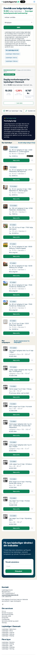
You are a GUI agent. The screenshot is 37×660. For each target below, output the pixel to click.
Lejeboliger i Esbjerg (8, 635)
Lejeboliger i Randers (8, 642)
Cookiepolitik (6, 619)
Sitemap (4, 622)
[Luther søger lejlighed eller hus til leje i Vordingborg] (5, 371)
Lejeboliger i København (12, 54)
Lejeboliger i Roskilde (8, 647)
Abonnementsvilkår (7, 614)
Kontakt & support (7, 613)
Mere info (16, 160)
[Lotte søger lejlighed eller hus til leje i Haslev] (5, 446)
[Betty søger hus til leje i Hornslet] (5, 407)
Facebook (3, 604)
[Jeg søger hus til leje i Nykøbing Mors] (5, 519)
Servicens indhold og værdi (10, 621)
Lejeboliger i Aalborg (8, 634)
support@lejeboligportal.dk (10, 595)
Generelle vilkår (6, 616)
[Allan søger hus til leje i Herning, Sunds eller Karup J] (5, 483)
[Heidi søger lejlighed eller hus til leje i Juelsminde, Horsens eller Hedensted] (5, 426)
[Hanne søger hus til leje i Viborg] (5, 389)
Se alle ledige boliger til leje (26, 142)
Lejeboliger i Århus (7, 630)
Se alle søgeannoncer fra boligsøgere (21, 341)
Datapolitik (5, 617)
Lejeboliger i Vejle (7, 645)
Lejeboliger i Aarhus (11, 57)
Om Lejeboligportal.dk (12, 50)
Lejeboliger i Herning (8, 649)
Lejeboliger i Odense (12, 61)
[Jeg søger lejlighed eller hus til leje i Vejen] (5, 352)
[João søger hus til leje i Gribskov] (5, 464)
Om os (4, 611)
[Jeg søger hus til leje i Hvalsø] (5, 501)
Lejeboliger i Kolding (8, 644)
